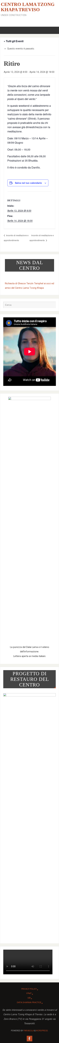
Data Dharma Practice (29, 1002)
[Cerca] (51, 305)
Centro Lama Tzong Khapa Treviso (28, 7)
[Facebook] (29, 1038)
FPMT (29, 993)
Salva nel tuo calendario (28, 182)
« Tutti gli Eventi (13, 41)
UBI (29, 998)
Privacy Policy (29, 989)
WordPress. (42, 1030)
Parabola (29, 1030)
